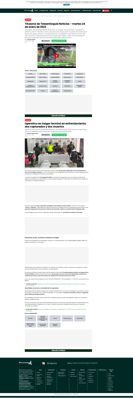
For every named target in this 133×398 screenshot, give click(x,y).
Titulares (43, 90)
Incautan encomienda (55, 81)
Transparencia (43, 10)
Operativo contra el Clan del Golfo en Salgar (30, 325)
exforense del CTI (67, 77)
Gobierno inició (43, 81)
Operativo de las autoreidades (42, 325)
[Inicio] (25, 362)
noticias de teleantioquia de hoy (30, 86)
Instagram (87, 363)
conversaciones (80, 73)
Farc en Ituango (80, 77)
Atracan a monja (55, 73)
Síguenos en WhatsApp (59, 41)
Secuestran (55, 86)
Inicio (36, 10)
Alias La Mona (43, 73)
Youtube (81, 363)
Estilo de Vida (97, 10)
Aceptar (66, 4)
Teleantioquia (67, 86)
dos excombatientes (30, 77)
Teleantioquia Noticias (80, 86)
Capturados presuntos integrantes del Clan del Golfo (43, 318)
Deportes (66, 10)
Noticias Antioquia (67, 318)
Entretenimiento (75, 10)
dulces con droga (42, 77)
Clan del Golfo (67, 73)
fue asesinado (30, 81)
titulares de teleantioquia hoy (55, 91)
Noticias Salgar (80, 318)
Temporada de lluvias (30, 90)
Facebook (75, 363)
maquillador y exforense (67, 81)
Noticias (60, 10)
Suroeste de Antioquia (55, 325)
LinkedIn (93, 363)
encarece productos (55, 77)
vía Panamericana (67, 90)
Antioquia (30, 318)
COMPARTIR (46, 41)
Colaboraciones (86, 10)
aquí (101, 2)
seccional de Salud (43, 86)
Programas (52, 10)
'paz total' (30, 73)
